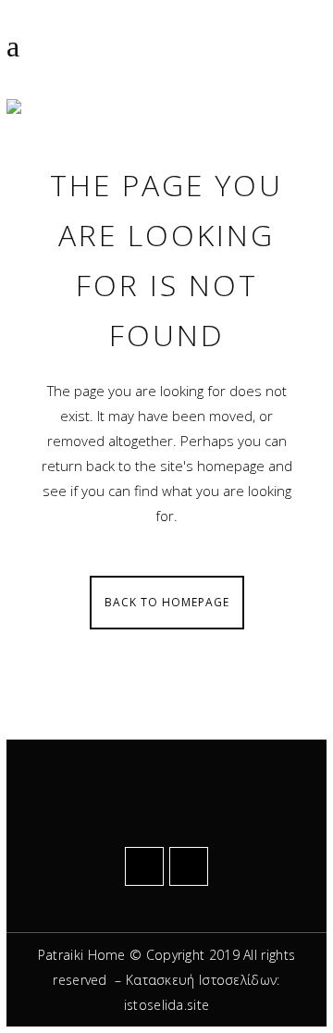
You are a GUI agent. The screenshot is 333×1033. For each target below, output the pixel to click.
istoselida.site (167, 1005)
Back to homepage (167, 602)
